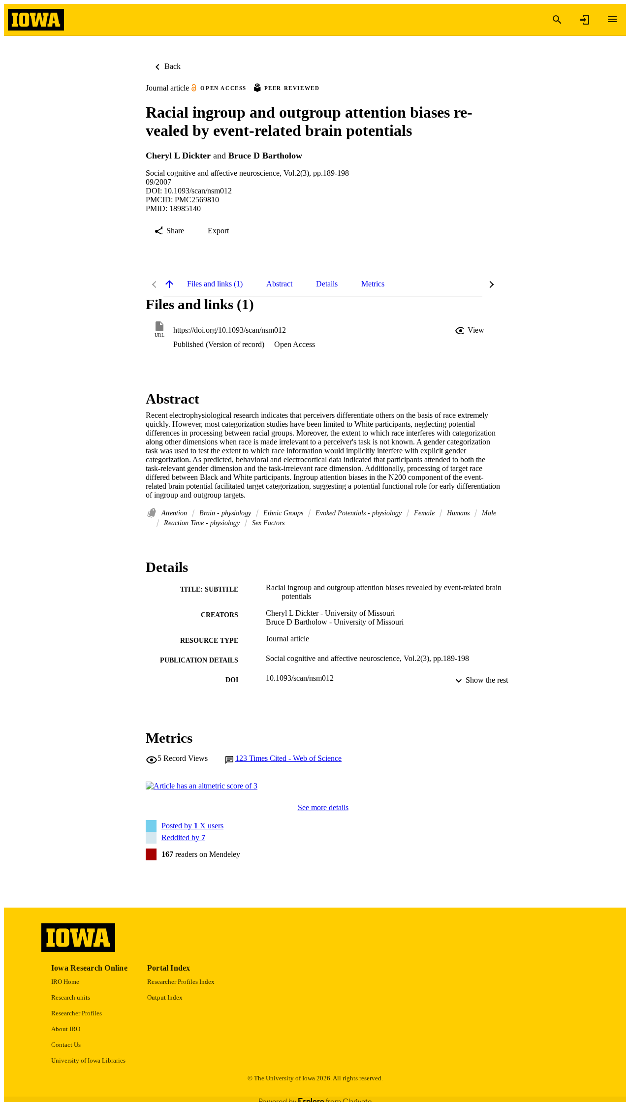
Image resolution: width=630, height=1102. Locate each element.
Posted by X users (192, 825)
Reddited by (183, 837)
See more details (323, 807)
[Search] (557, 20)
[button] (470, 330)
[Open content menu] (612, 19)
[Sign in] (585, 20)
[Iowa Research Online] (36, 20)
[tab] (214, 284)
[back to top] (169, 284)
